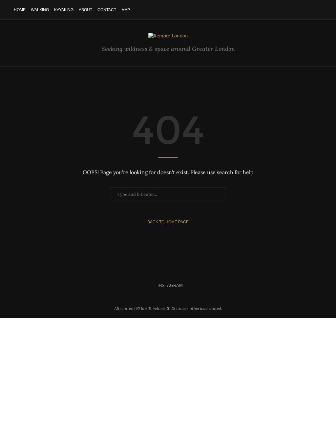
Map (125, 10)
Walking (40, 10)
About (85, 10)
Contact (106, 10)
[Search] (319, 9)
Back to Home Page (168, 222)
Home (20, 10)
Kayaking (64, 10)
